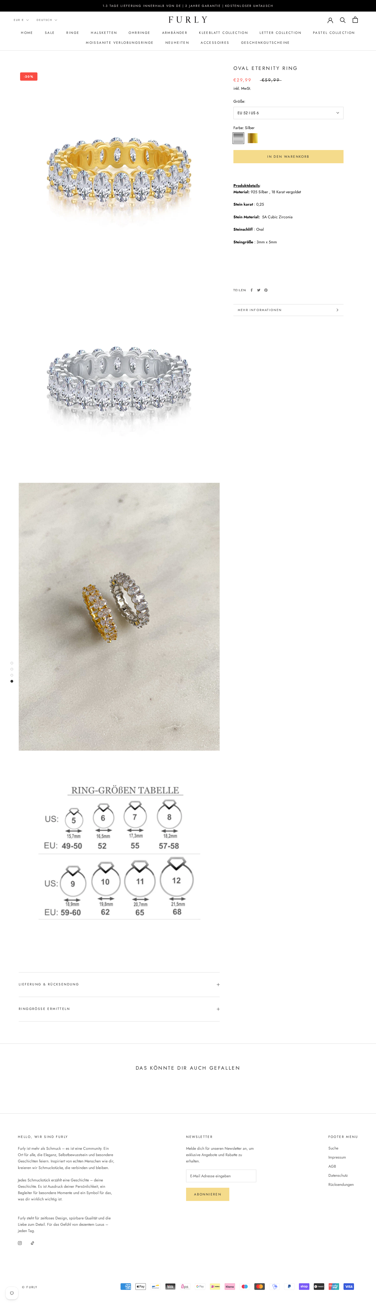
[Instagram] (20, 1242)
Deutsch (44, 20)
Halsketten (104, 32)
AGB (332, 1166)
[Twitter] (258, 290)
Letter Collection (280, 32)
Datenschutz (338, 1175)
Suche (333, 1148)
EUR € (19, 20)
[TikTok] (32, 1242)
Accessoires (215, 42)
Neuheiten (177, 42)
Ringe (72, 32)
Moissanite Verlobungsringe (120, 42)
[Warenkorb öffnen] (355, 20)
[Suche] (343, 20)
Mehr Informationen (260, 310)
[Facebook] (251, 290)
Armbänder (175, 32)
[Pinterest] (266, 290)
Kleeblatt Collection (223, 32)
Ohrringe (139, 32)
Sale (50, 32)
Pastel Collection (334, 32)
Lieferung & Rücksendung (49, 984)
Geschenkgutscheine (265, 42)
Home (27, 32)
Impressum (337, 1157)
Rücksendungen (341, 1184)
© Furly (29, 1287)
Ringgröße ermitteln (44, 1008)
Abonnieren (207, 1194)
